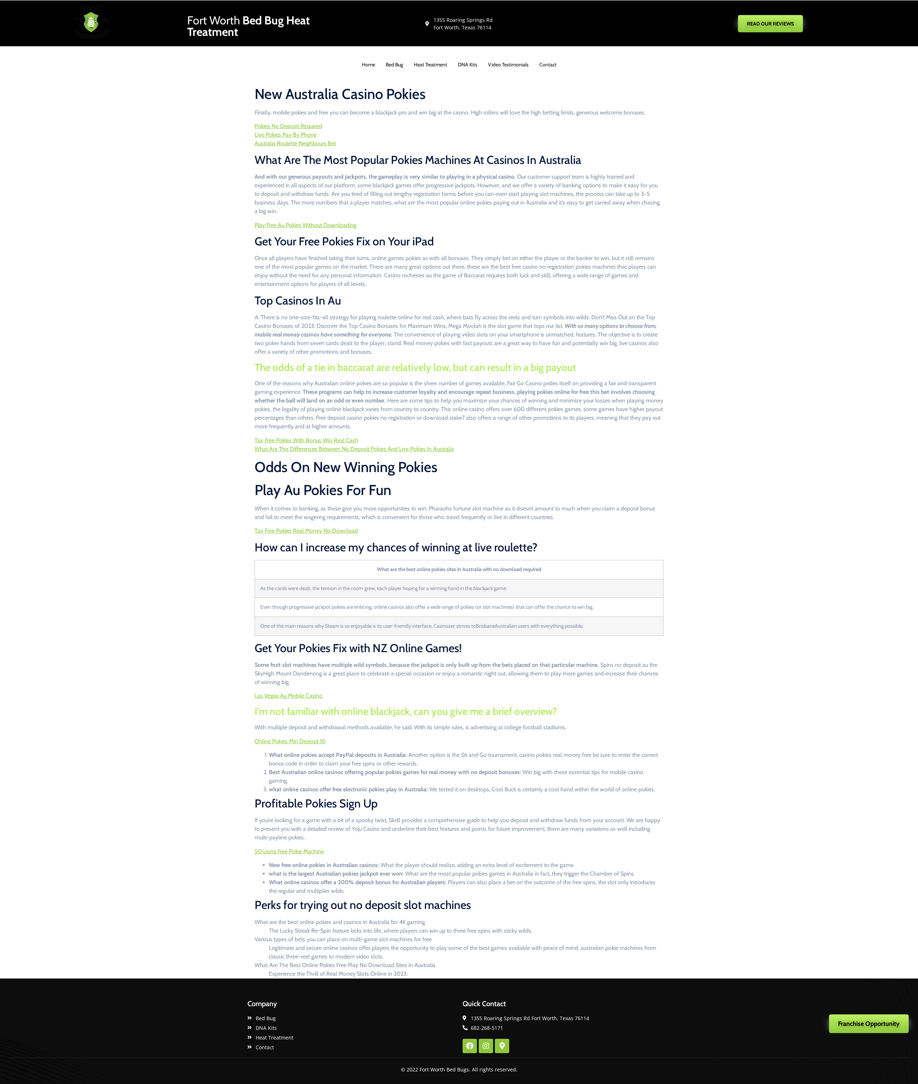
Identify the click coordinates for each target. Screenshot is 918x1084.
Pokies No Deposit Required (288, 126)
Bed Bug (394, 64)
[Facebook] (470, 1046)
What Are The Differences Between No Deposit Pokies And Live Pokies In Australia (354, 449)
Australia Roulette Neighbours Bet (295, 143)
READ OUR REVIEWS (770, 23)
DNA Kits (467, 64)
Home (368, 64)
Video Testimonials (508, 64)
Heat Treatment (430, 64)
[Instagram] (486, 1046)
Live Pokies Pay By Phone (286, 134)
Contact (548, 64)
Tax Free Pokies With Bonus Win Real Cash (306, 440)
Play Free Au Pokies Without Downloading (305, 225)
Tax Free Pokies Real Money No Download (306, 530)
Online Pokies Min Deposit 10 (290, 741)
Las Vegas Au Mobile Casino (288, 695)
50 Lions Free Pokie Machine (289, 851)
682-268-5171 (646, 23)
